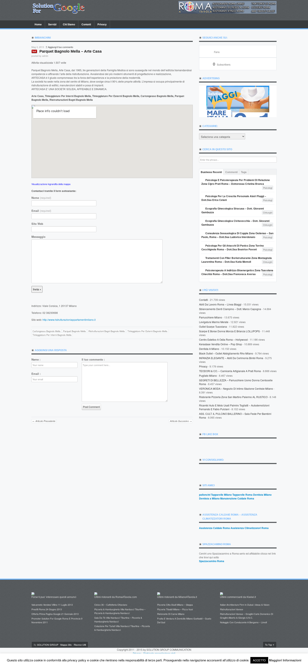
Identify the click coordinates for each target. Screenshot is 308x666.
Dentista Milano (262, 495)
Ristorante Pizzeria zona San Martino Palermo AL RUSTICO (233, 397)
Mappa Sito (66, 644)
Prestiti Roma (38, 609)
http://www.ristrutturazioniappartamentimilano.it (69, 319)
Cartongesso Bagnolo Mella (46, 331)
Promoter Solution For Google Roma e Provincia (55, 618)
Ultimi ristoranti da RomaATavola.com (115, 597)
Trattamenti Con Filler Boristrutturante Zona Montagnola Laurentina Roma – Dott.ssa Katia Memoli (236, 260)
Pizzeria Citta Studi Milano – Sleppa (175, 604)
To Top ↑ (269, 644)
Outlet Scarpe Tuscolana (213, 326)
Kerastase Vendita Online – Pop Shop (220, 344)
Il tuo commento (93, 359)
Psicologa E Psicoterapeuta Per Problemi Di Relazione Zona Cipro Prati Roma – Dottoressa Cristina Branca (235, 182)
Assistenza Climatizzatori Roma (249, 528)
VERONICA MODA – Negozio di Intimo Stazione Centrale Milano (236, 388)
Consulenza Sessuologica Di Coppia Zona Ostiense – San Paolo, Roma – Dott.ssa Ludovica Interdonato (237, 235)
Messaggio (38, 237)
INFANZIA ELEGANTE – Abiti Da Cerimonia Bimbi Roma (231, 358)
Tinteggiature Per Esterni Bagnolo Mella (147, 331)
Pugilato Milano (208, 375)
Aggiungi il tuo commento (60, 47)
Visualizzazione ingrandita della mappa (50, 184)
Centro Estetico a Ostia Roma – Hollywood (223, 339)
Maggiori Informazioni (285, 660)
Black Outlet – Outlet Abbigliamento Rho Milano (226, 353)
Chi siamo (69, 24)
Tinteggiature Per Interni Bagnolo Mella (51, 334)
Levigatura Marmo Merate (213, 322)
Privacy (102, 24)
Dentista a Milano (209, 348)
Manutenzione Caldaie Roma (237, 498)
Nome (41, 198)
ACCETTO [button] (259, 660)
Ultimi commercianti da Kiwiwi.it (238, 597)
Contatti (86, 24)
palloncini (204, 495)
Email (41, 211)
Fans (217, 52)
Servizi (52, 24)
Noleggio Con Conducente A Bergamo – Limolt (243, 622)
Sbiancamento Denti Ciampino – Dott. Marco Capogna (230, 309)
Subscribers (221, 64)
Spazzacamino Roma (211, 561)
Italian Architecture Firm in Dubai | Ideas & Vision (244, 604)
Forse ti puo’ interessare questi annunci (53, 597)
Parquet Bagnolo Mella (74, 331)
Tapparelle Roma (242, 495)
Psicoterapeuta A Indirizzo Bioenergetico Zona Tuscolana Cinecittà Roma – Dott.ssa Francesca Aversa (237, 272)
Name (35, 359)
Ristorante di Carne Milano (170, 614)
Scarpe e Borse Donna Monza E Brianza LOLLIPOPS (229, 331)
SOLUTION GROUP (47, 644)
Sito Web (37, 224)
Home (38, 24)
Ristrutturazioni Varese (231, 609)
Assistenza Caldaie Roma (214, 528)
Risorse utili (80, 644)
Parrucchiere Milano (210, 317)
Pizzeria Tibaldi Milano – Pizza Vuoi (175, 609)
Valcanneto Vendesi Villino (44, 604)
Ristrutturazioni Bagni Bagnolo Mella (106, 331)
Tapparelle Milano (221, 495)
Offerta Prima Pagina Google (46, 614)
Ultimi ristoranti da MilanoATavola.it (177, 597)
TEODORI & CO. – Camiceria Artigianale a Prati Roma (230, 371)
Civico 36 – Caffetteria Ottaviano (110, 604)
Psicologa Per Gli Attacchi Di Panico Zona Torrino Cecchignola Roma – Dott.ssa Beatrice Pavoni (232, 247)
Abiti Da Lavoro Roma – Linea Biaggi (220, 304)
